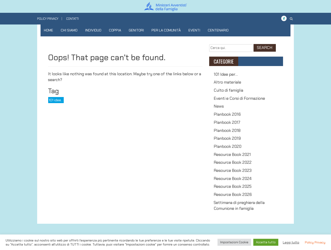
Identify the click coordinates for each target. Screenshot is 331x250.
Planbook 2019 (227, 138)
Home (48, 30)
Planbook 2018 (227, 130)
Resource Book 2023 (233, 170)
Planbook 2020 (227, 146)
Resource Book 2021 (232, 154)
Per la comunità (166, 30)
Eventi (194, 30)
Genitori (136, 30)
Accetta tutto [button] (266, 242)
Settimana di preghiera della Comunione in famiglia (239, 205)
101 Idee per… (226, 74)
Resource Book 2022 (233, 162)
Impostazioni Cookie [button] (234, 242)
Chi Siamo (69, 30)
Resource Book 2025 (233, 186)
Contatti (72, 19)
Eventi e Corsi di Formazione (239, 98)
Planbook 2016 (227, 114)
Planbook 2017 (227, 122)
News (219, 106)
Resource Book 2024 (233, 178)
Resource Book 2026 (233, 194)
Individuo (93, 30)
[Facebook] (284, 19)
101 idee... (56, 100)
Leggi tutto (291, 242)
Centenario (218, 30)
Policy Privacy (47, 19)
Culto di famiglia (228, 90)
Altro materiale (227, 82)
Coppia (115, 30)
